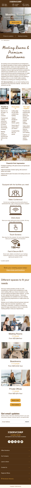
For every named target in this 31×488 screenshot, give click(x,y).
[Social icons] (9, 441)
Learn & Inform (5, 462)
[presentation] (12, 422)
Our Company (5, 456)
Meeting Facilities (22, 36)
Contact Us (4, 467)
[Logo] (15, 1)
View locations (15, 405)
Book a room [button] (15, 22)
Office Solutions (5, 450)
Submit (27, 421)
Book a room (15, 400)
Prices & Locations (8, 36)
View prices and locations (15, 270)
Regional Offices (5, 473)
